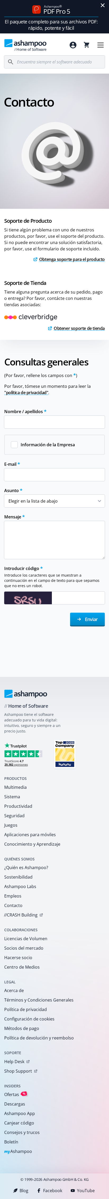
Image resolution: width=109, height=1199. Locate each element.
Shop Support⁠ (18, 1071)
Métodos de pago (21, 1028)
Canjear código (19, 1123)
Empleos (12, 896)
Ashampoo (18, 1151)
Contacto (13, 905)
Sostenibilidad (18, 877)
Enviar (91, 619)
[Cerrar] (102, 5)
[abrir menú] (100, 45)
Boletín (11, 1142)
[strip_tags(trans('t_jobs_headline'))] (64, 754)
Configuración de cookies (29, 1019)
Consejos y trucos (22, 1132)
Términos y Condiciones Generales (39, 1000)
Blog (24, 1190)
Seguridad (14, 816)
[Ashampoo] (26, 693)
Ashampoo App (19, 1113)
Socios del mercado (23, 948)
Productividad (18, 806)
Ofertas (15, 1094)
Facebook (52, 1190)
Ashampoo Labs (20, 886)
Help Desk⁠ (14, 1061)
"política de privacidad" (26, 392)
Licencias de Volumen (25, 939)
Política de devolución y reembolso (39, 1038)
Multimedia (15, 787)
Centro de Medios (22, 967)
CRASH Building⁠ (21, 915)
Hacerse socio (18, 957)
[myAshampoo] (73, 45)
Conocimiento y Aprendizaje (32, 844)
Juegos (10, 825)
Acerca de (14, 990)
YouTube (86, 1190)
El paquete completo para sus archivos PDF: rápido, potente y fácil (51, 24)
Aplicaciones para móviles (30, 835)
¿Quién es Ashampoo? (26, 867)
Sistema (12, 797)
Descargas (14, 1104)
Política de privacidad (25, 1009)
